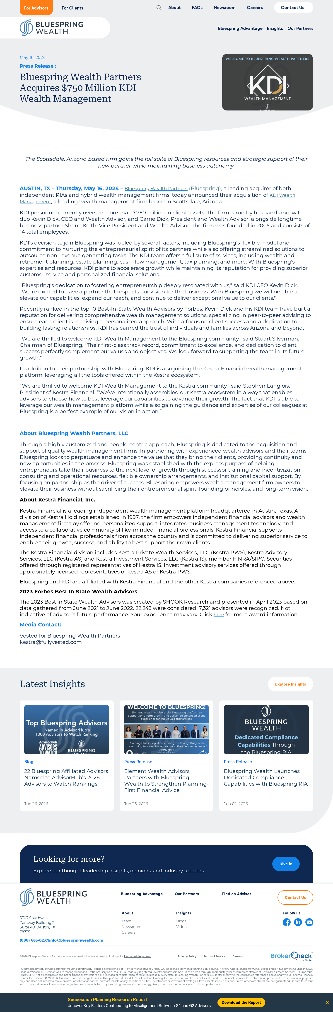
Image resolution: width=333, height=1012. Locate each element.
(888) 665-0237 (34, 940)
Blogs (181, 921)
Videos (182, 927)
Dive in (286, 863)
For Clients (72, 8)
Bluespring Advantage (142, 894)
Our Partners (187, 894)
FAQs (197, 7)
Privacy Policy (187, 956)
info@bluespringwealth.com (76, 940)
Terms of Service (214, 956)
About (174, 7)
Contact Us (292, 7)
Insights (183, 913)
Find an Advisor (236, 894)
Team (127, 921)
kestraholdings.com (137, 956)
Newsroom (225, 7)
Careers (255, 7)
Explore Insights (290, 684)
